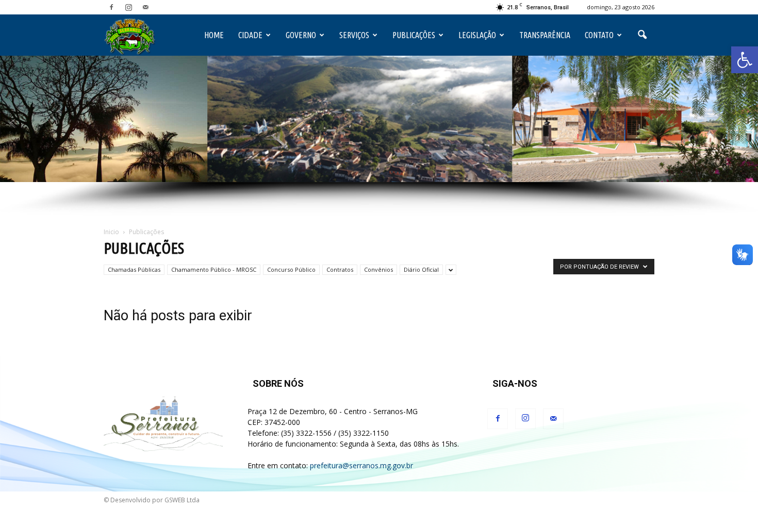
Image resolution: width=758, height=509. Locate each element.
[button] (744, 59)
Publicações (413, 35)
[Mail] (145, 7)
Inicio (111, 231)
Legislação (477, 35)
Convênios (378, 269)
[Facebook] (111, 7)
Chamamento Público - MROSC (213, 269)
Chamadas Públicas (134, 269)
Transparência (544, 35)
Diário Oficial (421, 269)
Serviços (354, 35)
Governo (301, 35)
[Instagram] (128, 7)
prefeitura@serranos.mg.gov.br (361, 465)
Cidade (250, 35)
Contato (599, 35)
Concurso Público (291, 269)
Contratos (339, 269)
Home (214, 35)
